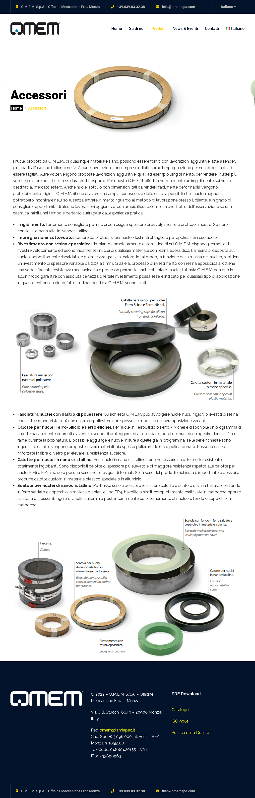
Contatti (212, 28)
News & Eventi (185, 28)
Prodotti (158, 28)
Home (116, 28)
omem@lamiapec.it (117, 730)
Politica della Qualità (190, 732)
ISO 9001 (180, 721)
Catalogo (180, 709)
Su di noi (136, 28)
